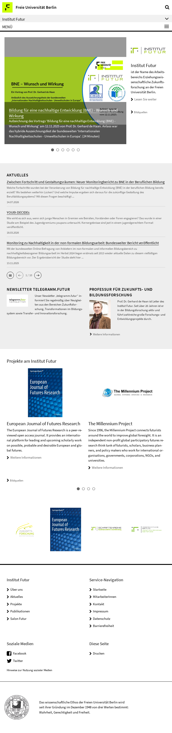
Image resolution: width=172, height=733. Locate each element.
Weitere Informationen (106, 334)
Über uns (16, 589)
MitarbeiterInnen (104, 596)
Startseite (99, 589)
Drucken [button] (98, 653)
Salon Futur (18, 618)
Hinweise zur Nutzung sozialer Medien (29, 670)
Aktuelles (16, 596)
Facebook (19, 653)
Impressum (100, 611)
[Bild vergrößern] (17, 300)
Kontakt (98, 604)
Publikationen (20, 611)
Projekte (16, 604)
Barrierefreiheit (103, 626)
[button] (10, 275)
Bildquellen (140, 112)
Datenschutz (101, 618)
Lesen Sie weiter (145, 99)
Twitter (18, 661)
